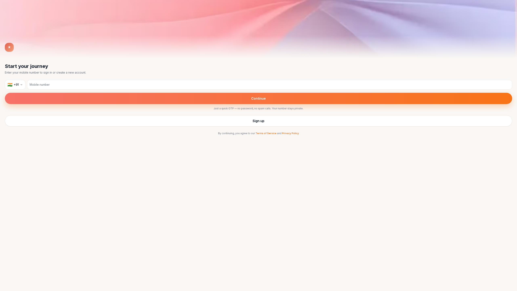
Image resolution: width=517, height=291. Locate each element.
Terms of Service (265, 133)
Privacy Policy (290, 133)
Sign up (258, 121)
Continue (258, 98)
